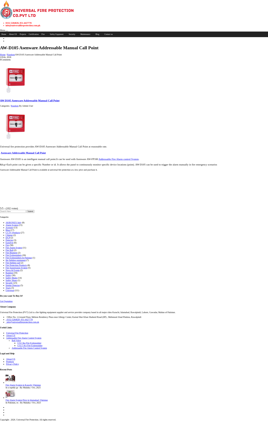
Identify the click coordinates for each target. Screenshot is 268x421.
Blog (97, 34)
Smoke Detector (13, 285)
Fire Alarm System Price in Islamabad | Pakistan (27, 400)
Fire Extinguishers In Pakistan (19, 258)
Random (11, 54)
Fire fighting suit (13, 263)
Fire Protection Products (16, 265)
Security (72, 34)
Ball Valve (16, 340)
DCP (8, 237)
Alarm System (12, 225)
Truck (8, 288)
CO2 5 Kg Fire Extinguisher (29, 345)
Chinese (9, 235)
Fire (43, 34)
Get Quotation (6, 301)
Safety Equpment (57, 34)
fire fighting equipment (16, 260)
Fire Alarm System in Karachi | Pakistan (23, 385)
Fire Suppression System (16, 268)
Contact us (108, 34)
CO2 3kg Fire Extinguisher (29, 343)
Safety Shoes (11, 280)
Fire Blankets (11, 253)
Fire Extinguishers (14, 255)
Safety (8, 275)
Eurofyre (9, 242)
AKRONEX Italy (13, 222)
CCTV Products (13, 232)
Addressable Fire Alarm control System (119, 159)
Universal (10, 290)
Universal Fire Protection (17, 333)
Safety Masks (11, 278)
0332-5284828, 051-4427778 (19, 319)
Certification (34, 34)
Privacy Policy (12, 364)
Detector (9, 240)
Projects (23, 34)
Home (3, 34)
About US (13, 34)
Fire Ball (9, 250)
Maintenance (85, 34)
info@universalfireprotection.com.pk (22, 322)
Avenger (9, 227)
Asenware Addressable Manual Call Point (23, 152)
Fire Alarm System (14, 248)
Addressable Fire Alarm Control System (23, 338)
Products (10, 361)
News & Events (13, 270)
